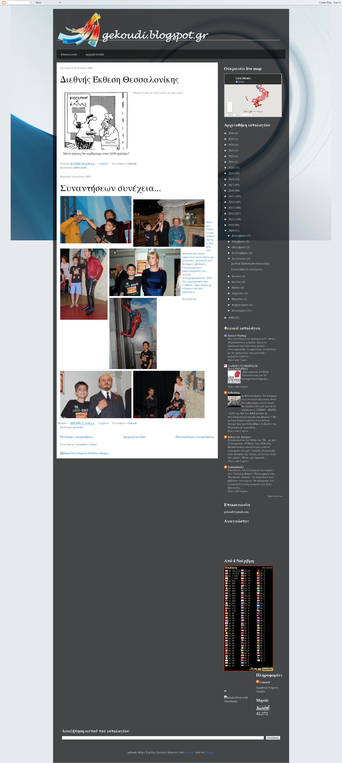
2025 (231, 139)
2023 (231, 150)
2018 (231, 179)
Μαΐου (236, 287)
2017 (231, 185)
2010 (231, 225)
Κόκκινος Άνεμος (239, 437)
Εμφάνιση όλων (275, 496)
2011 (231, 219)
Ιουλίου (237, 276)
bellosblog (234, 392)
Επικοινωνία (69, 54)
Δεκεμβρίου (239, 235)
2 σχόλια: (104, 423)
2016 (231, 190)
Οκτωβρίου (239, 247)
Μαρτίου (238, 299)
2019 (231, 173)
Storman (189, 752)
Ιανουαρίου (239, 310)
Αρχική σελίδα (95, 54)
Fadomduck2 (236, 467)
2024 (231, 144)
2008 (231, 317)
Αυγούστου (239, 258)
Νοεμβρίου (239, 241)
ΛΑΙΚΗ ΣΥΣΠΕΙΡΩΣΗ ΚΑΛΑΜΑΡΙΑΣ (242, 367)
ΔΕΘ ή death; (80, 167)
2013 (231, 207)
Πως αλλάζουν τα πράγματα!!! (247, 338)
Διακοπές (78, 427)
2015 (231, 196)
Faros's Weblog (237, 335)
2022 (231, 156)
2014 (231, 202)
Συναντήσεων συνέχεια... (110, 188)
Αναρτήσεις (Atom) (86, 444)
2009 (231, 230)
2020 (231, 167)
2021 (231, 162)
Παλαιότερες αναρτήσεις (195, 436)
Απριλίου (238, 293)
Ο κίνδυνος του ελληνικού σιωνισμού (250, 470)
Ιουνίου (237, 282)
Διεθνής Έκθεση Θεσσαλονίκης (119, 79)
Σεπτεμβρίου (240, 253)
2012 (231, 213)
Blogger (209, 752)
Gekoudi (265, 682)
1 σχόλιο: (103, 163)
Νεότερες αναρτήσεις (76, 436)
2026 (231, 133)
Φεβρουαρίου (240, 305)
